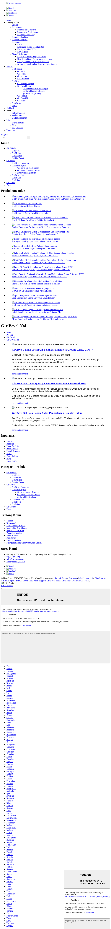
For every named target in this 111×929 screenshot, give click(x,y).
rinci (26, 374)
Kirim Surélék (7, 585)
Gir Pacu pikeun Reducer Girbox (26, 206)
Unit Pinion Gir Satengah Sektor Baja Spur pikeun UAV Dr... (38, 262)
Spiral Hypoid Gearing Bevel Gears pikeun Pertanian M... (36, 312)
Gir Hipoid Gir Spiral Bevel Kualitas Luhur (30, 213)
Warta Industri (18, 123)
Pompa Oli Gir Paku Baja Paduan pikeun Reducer (33, 248)
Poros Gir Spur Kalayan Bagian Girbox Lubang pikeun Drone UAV (41, 269)
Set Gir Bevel (22, 581)
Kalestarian (17, 42)
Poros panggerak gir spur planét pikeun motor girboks (35, 241)
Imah (8, 20)
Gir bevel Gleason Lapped (28, 170)
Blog (14, 125)
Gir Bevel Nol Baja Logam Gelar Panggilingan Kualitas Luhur (47, 412)
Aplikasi (10, 108)
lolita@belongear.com (15, 562)
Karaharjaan (22, 52)
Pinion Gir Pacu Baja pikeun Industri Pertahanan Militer (36, 284)
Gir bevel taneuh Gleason (34, 91)
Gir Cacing (16, 103)
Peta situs (73, 578)
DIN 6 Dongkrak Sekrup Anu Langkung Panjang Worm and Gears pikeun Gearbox (48, 199)
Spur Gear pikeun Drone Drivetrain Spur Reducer (33, 298)
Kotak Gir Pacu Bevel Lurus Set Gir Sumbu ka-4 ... (34, 220)
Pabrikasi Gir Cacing (26, 34)
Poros (14, 105)
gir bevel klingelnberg (32, 93)
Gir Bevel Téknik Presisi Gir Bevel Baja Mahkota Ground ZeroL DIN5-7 (52, 349)
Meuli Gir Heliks (63, 581)
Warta (9, 120)
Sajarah (15, 25)
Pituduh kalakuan (19, 54)
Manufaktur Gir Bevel (26, 30)
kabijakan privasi (85, 578)
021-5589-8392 (13, 557)
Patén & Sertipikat (19, 39)
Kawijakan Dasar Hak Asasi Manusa (33, 61)
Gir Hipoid (22, 96)
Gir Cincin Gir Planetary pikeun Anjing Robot (31, 291)
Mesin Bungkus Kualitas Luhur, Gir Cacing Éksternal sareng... (39, 319)
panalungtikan (18, 374)
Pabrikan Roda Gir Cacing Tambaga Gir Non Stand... (35, 255)
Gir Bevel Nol (23, 98)
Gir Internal (22, 76)
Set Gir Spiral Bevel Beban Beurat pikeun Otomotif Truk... (37, 234)
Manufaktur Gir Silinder (27, 32)
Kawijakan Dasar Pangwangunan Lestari (34, 59)
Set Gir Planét (23, 79)
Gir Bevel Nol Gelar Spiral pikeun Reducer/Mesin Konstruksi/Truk (49, 383)
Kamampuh (17, 27)
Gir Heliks (21, 74)
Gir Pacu (21, 71)
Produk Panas (61, 578)
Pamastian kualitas (20, 37)
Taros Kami (11, 130)
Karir (19, 44)
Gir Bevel (16, 81)
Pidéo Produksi (18, 113)
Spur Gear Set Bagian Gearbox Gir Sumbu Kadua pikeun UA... (39, 276)
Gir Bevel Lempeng (25, 83)
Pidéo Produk (18, 115)
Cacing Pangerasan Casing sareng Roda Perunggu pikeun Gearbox (40, 227)
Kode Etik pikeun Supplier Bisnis (31, 56)
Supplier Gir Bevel (47, 581)
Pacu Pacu (33, 581)
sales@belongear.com (15, 559)
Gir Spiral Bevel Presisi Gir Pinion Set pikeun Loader (35, 305)
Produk (9, 66)
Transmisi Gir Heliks (80, 581)
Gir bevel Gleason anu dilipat (35, 88)
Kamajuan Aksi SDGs (26, 49)
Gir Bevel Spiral (24, 86)
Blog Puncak (17, 127)
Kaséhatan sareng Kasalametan (30, 47)
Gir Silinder (17, 69)
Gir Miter (21, 101)
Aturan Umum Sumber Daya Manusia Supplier (37, 64)
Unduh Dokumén (19, 118)
